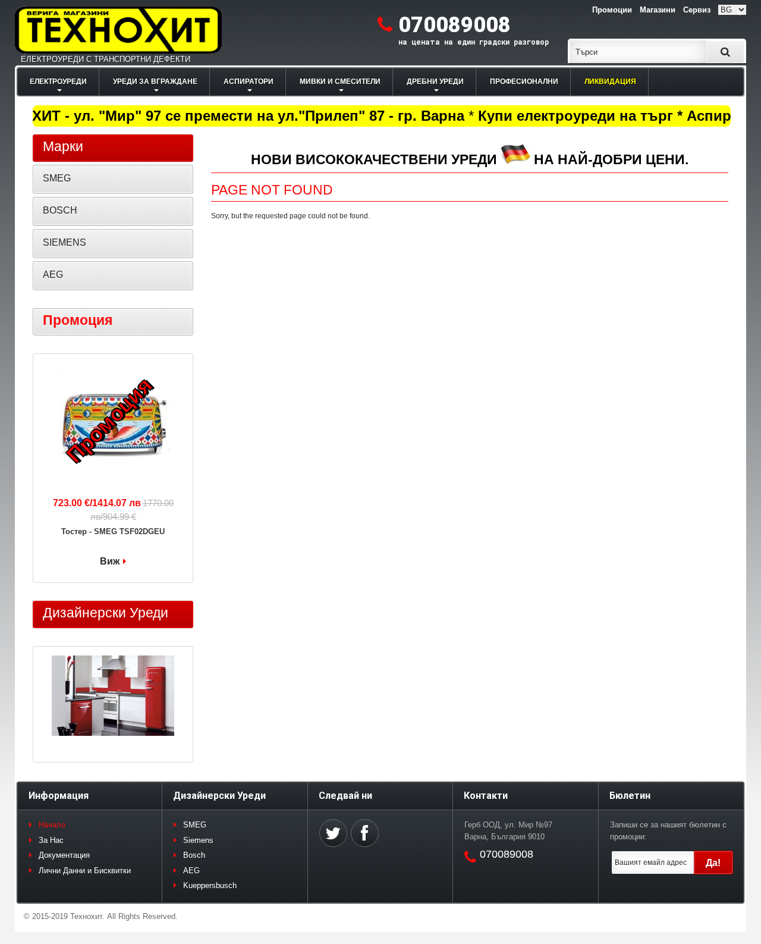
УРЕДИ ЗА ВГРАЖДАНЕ (155, 81)
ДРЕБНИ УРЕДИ (435, 81)
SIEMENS (64, 242)
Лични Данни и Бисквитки (85, 870)
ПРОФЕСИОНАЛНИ (524, 81)
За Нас (51, 840)
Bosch (194, 855)
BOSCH (60, 210)
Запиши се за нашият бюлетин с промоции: (668, 830)
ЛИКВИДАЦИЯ (610, 81)
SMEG (57, 178)
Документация (64, 855)
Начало (52, 824)
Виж (110, 561)
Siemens (198, 840)
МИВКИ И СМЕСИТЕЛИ (340, 81)
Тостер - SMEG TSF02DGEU (113, 531)
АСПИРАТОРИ (248, 81)
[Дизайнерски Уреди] (113, 697)
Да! (713, 863)
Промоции (612, 9)
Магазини (657, 9)
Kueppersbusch (210, 885)
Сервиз (696, 9)
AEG (53, 274)
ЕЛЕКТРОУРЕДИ (58, 81)
